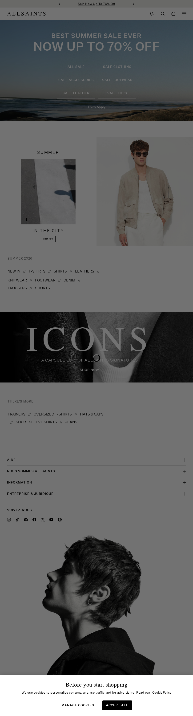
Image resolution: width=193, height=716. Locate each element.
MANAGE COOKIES (77, 705)
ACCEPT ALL (117, 705)
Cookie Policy (161, 692)
